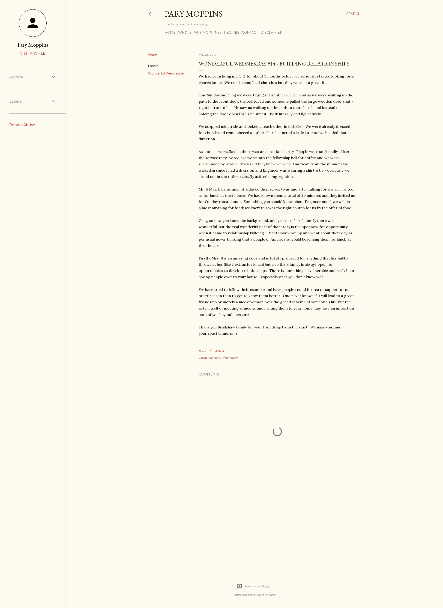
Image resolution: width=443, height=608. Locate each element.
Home (170, 32)
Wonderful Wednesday (166, 73)
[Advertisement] (277, 528)
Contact (250, 32)
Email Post (217, 351)
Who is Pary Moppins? (200, 32)
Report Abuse (22, 125)
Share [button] (152, 55)
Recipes (231, 32)
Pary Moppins (194, 13)
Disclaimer (271, 32)
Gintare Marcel (266, 594)
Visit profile (32, 53)
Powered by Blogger (258, 586)
